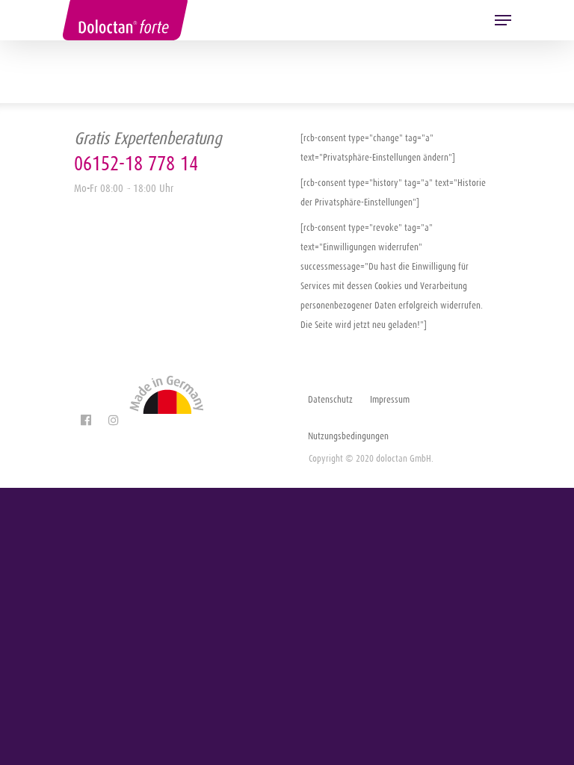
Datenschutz (330, 399)
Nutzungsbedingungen (348, 436)
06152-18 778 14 (136, 163)
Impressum (390, 399)
